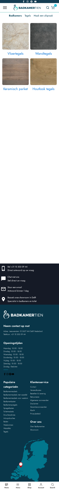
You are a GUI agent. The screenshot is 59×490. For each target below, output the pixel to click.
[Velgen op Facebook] (23, 1)
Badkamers (15, 15)
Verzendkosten (35, 390)
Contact (33, 387)
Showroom (34, 429)
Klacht (32, 410)
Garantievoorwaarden (38, 407)
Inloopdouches (9, 418)
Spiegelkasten (8, 408)
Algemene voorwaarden (39, 400)
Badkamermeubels (10, 391)
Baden (5, 421)
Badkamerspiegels (10, 404)
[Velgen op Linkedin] (31, 1)
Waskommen (8, 425)
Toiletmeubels (8, 411)
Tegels (28, 15)
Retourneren (34, 397)
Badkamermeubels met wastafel (15, 394)
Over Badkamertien (37, 426)
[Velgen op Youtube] (35, 1)
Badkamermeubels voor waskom (15, 398)
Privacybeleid (35, 413)
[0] (52, 7)
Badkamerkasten (9, 401)
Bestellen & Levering (38, 393)
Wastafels (7, 428)
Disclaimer (34, 403)
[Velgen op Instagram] (27, 1)
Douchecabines (9, 415)
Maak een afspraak (43, 15)
